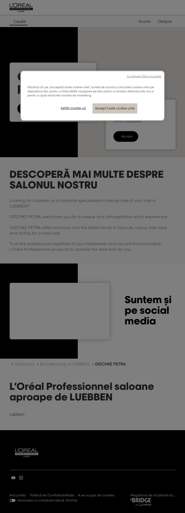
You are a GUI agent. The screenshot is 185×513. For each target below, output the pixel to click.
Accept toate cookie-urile (115, 108)
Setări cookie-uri (73, 108)
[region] (92, 95)
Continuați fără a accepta (144, 76)
